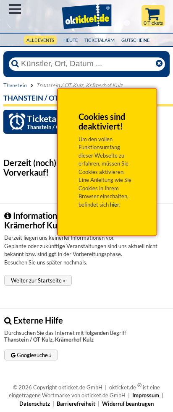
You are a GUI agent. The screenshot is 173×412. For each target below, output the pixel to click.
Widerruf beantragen (128, 403)
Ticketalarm (99, 40)
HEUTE (70, 40)
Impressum (145, 395)
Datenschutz (34, 403)
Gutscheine (135, 40)
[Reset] (159, 63)
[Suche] (15, 63)
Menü (15, 9)
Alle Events (40, 40)
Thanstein (15, 85)
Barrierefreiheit (76, 403)
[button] (38, 280)
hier (114, 204)
